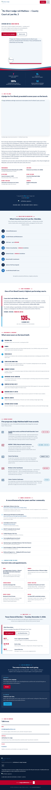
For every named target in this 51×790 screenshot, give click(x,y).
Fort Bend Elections (22, 633)
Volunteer (7, 703)
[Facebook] (2, 765)
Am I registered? (9, 633)
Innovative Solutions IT (36, 787)
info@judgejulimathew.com (8, 729)
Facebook (4, 746)
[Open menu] (48, 2)
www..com (24, 782)
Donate (43, 2)
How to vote (22, 34)
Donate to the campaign (9, 34)
